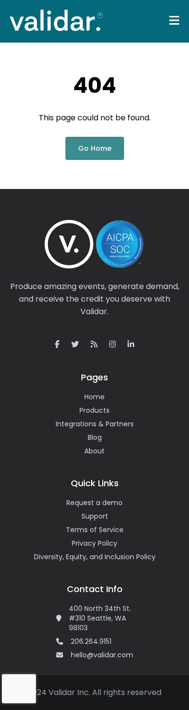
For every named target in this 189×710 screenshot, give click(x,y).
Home (94, 397)
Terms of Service (95, 530)
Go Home (94, 148)
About (94, 451)
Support (94, 516)
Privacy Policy (94, 543)
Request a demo (94, 502)
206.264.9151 (91, 641)
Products (94, 410)
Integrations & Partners (95, 424)
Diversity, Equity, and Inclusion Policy (95, 557)
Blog (95, 437)
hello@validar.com (102, 655)
